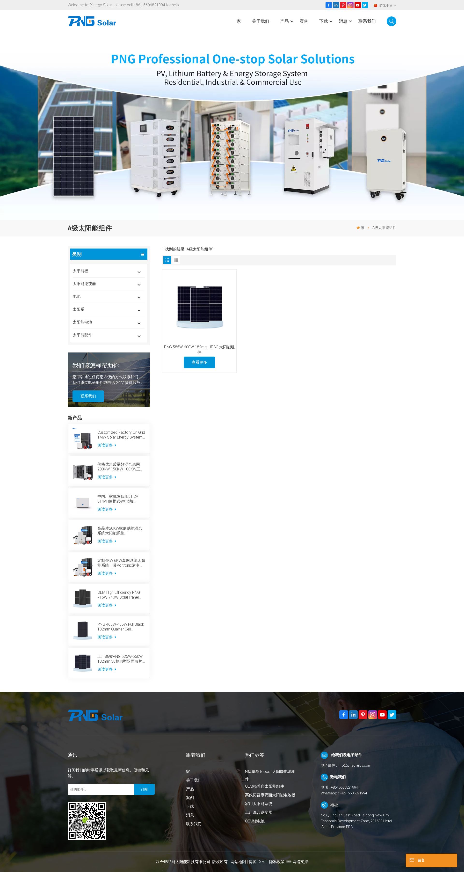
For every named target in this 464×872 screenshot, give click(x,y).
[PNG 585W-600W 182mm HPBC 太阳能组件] (199, 306)
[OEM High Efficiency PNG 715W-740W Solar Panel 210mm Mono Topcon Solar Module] (83, 599)
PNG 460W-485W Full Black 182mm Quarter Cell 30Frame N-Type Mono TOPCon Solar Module (120, 627)
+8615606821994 (344, 787)
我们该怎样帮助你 (95, 365)
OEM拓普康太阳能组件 (264, 786)
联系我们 (367, 21)
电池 (76, 296)
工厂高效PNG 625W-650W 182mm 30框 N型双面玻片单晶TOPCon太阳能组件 (120, 659)
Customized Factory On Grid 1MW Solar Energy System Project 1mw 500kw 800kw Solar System (121, 435)
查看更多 (199, 362)
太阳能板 (80, 271)
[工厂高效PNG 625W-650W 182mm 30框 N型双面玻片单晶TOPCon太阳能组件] (83, 663)
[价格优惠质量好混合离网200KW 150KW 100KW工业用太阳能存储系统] (83, 471)
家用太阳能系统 (258, 803)
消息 (343, 21)
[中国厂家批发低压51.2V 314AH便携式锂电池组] (83, 503)
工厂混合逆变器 (258, 812)
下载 (323, 21)
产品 (284, 21)
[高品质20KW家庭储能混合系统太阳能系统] (83, 535)
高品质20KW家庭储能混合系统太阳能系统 (119, 530)
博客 (252, 861)
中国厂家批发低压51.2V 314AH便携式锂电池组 (117, 499)
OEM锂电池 (255, 821)
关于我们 (260, 21)
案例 (304, 21)
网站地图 (239, 861)
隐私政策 (277, 861)
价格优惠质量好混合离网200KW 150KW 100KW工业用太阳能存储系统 (120, 467)
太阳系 (78, 309)
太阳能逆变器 (84, 283)
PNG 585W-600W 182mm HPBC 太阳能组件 (199, 350)
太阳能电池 (82, 322)
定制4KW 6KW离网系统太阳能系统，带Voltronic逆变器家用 (121, 563)
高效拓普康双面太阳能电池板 (270, 795)
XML (263, 861)
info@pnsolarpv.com (354, 765)
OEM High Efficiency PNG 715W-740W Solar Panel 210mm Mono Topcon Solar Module (121, 595)
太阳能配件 (82, 335)
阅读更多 (105, 445)
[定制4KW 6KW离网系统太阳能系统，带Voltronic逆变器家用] (83, 567)
